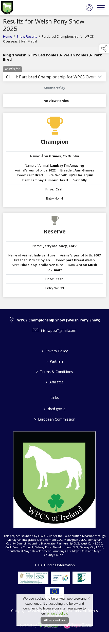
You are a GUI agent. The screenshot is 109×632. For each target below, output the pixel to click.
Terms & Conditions (54, 372)
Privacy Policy (55, 351)
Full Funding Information (54, 565)
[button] (104, 48)
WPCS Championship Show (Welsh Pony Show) (58, 320)
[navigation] (101, 7)
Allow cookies (54, 620)
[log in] (89, 8)
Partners (54, 361)
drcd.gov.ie (54, 409)
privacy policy (57, 613)
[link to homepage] (7, 7)
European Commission (54, 419)
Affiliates (55, 382)
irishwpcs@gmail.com (58, 330)
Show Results (26, 36)
